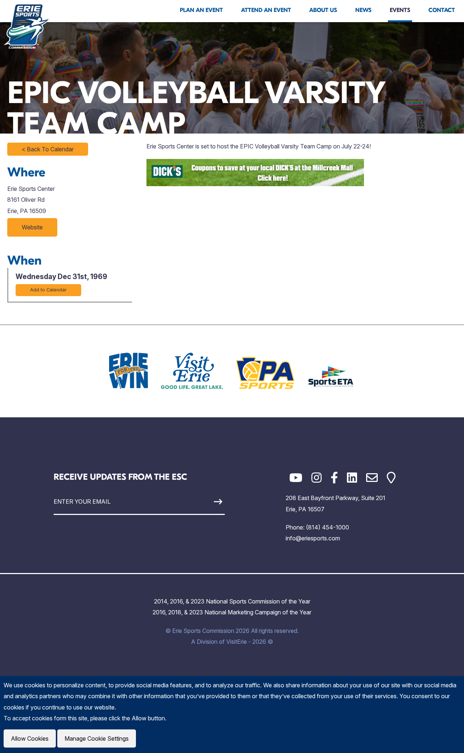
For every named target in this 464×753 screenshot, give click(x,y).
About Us (323, 10)
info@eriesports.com (313, 538)
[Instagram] (316, 477)
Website (32, 227)
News (363, 10)
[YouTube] (296, 477)
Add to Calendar (48, 289)
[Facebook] (334, 477)
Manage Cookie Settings (97, 738)
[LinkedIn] (352, 477)
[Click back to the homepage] (27, 26)
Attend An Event (266, 10)
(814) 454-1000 (327, 527)
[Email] (371, 477)
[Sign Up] (202, 501)
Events (400, 10)
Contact (441, 10)
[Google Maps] (391, 477)
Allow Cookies (30, 738)
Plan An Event (201, 10)
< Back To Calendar (48, 149)
